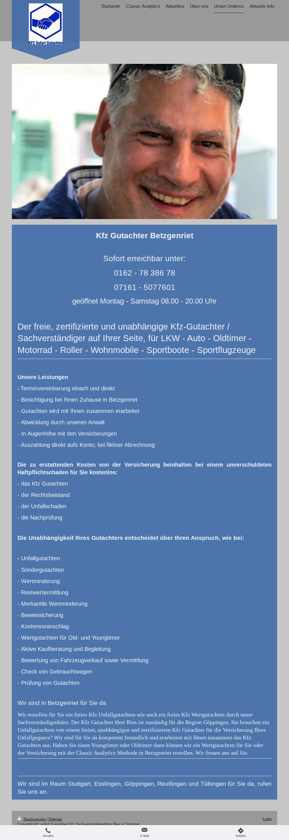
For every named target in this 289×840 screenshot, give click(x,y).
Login (267, 819)
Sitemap (55, 819)
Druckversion (34, 819)
